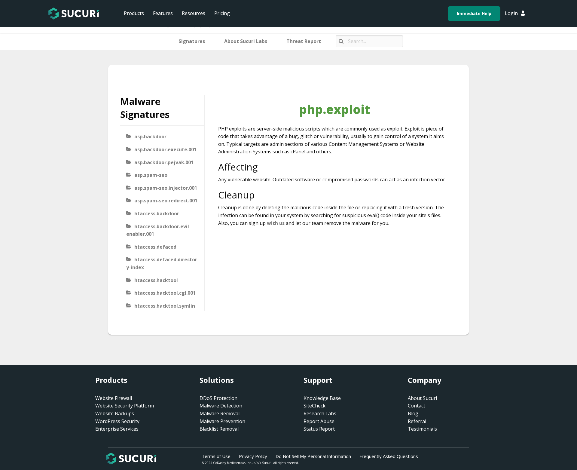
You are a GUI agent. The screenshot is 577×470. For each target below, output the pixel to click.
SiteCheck (314, 405)
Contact (416, 405)
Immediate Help (474, 13)
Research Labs (320, 413)
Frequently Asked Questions (388, 456)
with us (276, 223)
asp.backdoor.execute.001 (165, 149)
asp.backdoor (150, 136)
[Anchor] (262, 167)
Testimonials (422, 428)
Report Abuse (319, 421)
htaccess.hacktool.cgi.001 (165, 293)
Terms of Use (216, 456)
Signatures (192, 41)
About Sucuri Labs (245, 41)
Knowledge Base (322, 398)
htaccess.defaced (155, 247)
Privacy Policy (253, 456)
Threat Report (303, 41)
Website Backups (114, 413)
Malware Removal (220, 413)
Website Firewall (113, 398)
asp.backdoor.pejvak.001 (164, 162)
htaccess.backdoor (156, 213)
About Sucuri (422, 398)
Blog (413, 413)
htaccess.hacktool (156, 280)
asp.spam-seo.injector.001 (165, 188)
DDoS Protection (218, 398)
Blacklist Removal (219, 428)
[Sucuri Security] (73, 14)
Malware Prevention (222, 421)
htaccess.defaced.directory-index (161, 263)
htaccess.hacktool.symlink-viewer (160, 310)
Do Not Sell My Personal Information (313, 456)
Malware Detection (221, 405)
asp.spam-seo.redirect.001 (165, 200)
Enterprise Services (117, 428)
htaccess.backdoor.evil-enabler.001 (158, 230)
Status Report (319, 428)
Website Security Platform (124, 405)
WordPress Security (117, 421)
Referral (417, 421)
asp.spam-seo (150, 175)
